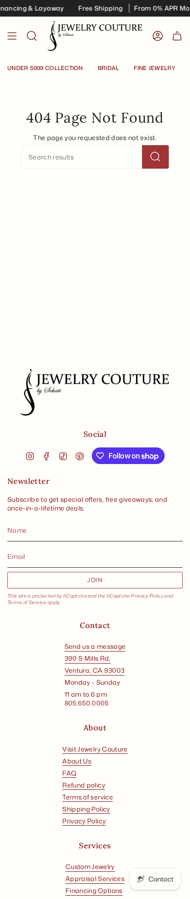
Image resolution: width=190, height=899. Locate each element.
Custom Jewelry (90, 866)
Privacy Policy (147, 596)
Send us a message (95, 646)
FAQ (69, 773)
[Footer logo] (95, 392)
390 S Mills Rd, (88, 658)
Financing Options (94, 890)
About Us (76, 761)
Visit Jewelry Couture (94, 749)
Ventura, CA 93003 (95, 670)
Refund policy (83, 785)
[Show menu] (12, 36)
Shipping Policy (86, 809)
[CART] (177, 36)
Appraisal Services (95, 878)
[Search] (155, 157)
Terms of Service (27, 602)
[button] (32, 36)
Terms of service (87, 797)
